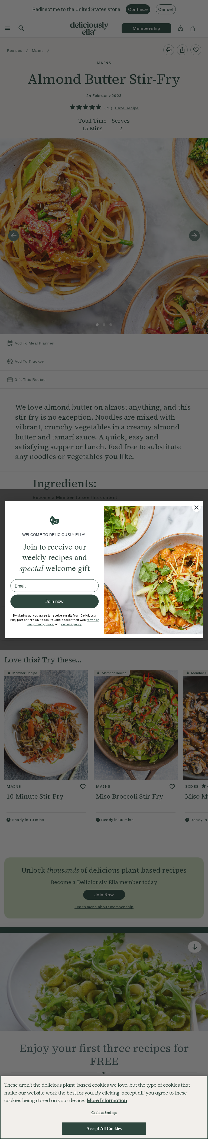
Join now (54, 601)
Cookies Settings (104, 1113)
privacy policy (43, 624)
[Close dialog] (196, 507)
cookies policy (71, 624)
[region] (104, 1107)
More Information (107, 1100)
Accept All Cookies (104, 1128)
